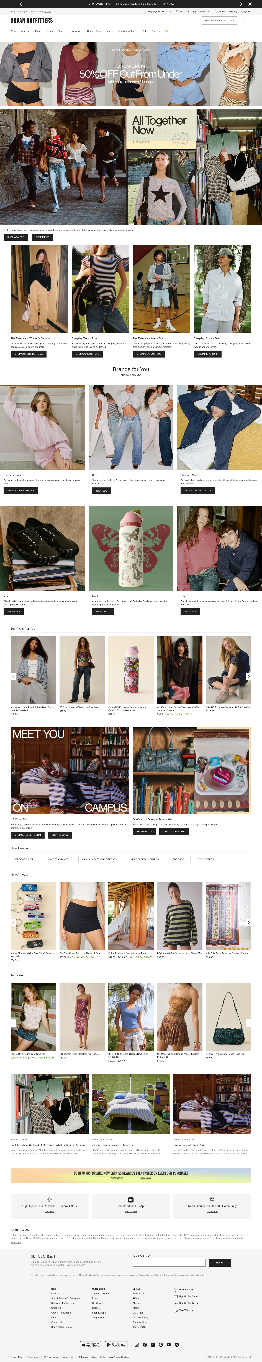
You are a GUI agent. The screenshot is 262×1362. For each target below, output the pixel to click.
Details (47, 11)
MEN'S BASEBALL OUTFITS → (146, 859)
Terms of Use (33, 1357)
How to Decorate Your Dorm (189, 1144)
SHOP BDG (101, 491)
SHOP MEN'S (42, 237)
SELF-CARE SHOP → (25, 859)
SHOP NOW (168, 4)
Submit (220, 1262)
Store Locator (186, 1289)
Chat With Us (186, 1310)
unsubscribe (190, 1275)
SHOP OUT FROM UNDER (20, 490)
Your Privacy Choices (119, 1357)
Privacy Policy (17, 1357)
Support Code (98, 1357)
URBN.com (83, 1357)
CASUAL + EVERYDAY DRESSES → (100, 859)
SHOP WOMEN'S (15, 237)
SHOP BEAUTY (144, 831)
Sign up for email (188, 1296)
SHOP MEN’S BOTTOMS (149, 354)
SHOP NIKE (190, 611)
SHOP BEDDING (60, 835)
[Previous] (14, 676)
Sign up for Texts (188, 1303)
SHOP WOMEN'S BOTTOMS (28, 354)
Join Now (49, 1211)
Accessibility (69, 1357)
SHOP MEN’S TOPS (208, 354)
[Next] (248, 676)
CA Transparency (51, 1357)
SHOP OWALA (103, 611)
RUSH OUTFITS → (207, 859)
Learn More (131, 1211)
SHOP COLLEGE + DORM (27, 835)
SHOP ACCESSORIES (174, 831)
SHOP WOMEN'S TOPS (87, 354)
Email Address (141, 1256)
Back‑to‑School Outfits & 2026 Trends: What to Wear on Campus (48, 1144)
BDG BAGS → (180, 859)
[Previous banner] (21, 4)
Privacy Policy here (163, 1275)
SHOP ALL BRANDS (131, 375)
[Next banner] (241, 4)
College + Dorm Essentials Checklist (113, 1144)
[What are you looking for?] (233, 20)
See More (16, 1242)
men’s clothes (224, 1238)
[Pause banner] (250, 4)
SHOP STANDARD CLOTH (197, 490)
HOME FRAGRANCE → (59, 859)
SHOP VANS (13, 611)
